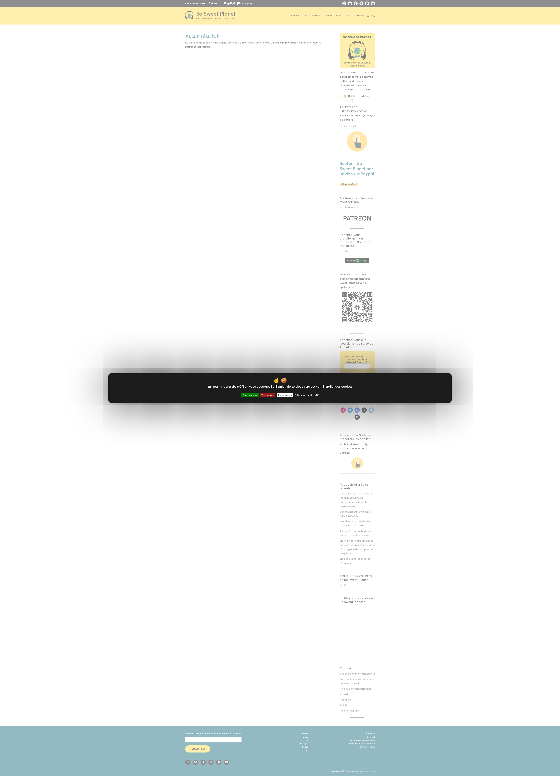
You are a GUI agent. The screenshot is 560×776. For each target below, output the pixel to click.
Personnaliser (285, 395)
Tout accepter (250, 395)
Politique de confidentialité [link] (307, 395)
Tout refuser (267, 395)
